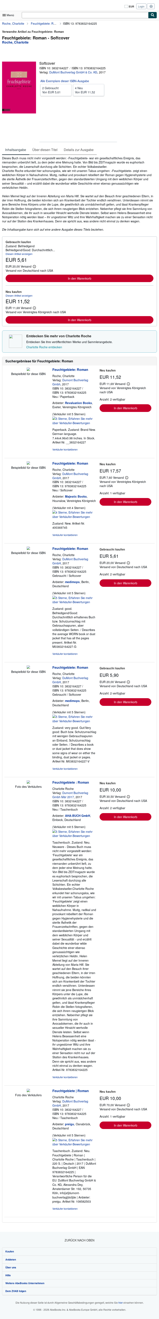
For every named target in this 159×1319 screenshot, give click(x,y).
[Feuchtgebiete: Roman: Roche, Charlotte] (28, 370)
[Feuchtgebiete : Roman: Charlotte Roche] (28, 782)
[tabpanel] (78, 193)
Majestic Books (76, 496)
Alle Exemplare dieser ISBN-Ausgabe (64, 81)
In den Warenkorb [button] (79, 278)
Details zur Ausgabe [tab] (79, 149)
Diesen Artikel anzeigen (19, 254)
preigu (69, 1124)
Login (141, 6)
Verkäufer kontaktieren (65, 449)
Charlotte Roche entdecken (44, 347)
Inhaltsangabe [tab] (15, 149)
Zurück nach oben (79, 1240)
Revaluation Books (78, 403)
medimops (72, 582)
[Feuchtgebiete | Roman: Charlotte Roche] (28, 1091)
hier (120, 1302)
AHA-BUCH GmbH (77, 816)
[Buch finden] (152, 15)
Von (51, 90)
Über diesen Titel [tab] (45, 149)
